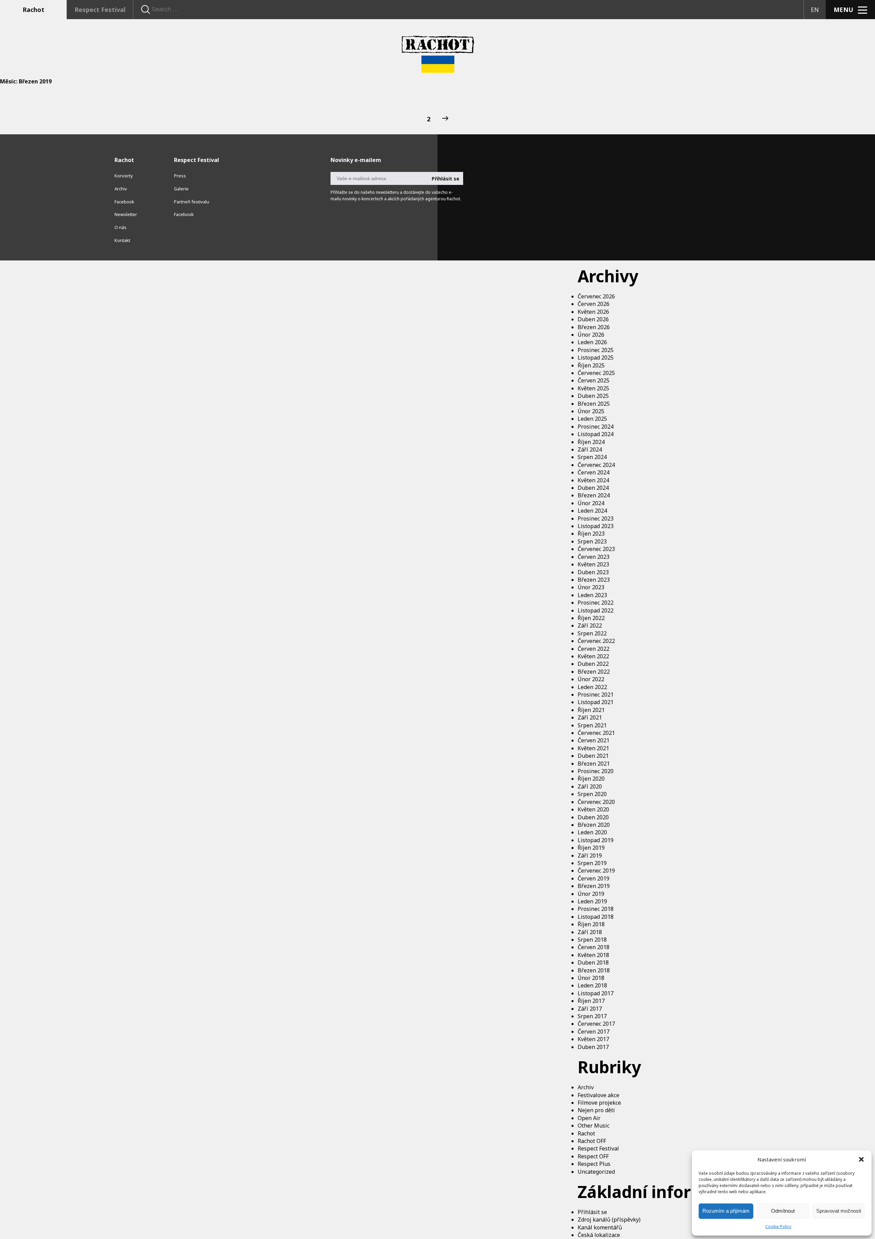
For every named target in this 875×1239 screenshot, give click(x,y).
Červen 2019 (593, 878)
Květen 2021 (593, 748)
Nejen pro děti (596, 1110)
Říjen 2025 (591, 365)
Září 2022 (590, 625)
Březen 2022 (594, 671)
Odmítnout (783, 1211)
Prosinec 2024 (596, 426)
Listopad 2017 (596, 993)
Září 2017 (590, 1008)
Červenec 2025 (596, 373)
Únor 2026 (591, 334)
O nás (120, 227)
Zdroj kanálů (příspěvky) (609, 1219)
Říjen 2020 (591, 778)
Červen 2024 (593, 472)
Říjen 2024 (591, 442)
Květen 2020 (593, 809)
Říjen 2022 (591, 618)
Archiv (586, 1087)
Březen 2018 (594, 970)
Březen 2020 (594, 825)
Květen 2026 (593, 311)
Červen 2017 (593, 1031)
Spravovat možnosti (838, 1211)
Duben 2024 (593, 487)
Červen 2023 (593, 557)
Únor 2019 (591, 894)
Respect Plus (594, 1164)
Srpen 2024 (592, 457)
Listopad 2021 (596, 702)
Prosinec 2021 (596, 694)
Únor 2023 (591, 587)
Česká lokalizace (599, 1235)
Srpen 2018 (592, 939)
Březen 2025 (594, 403)
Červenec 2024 (596, 465)
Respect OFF (593, 1156)
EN (815, 9)
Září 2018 (590, 932)
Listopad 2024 (596, 434)
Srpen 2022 (592, 633)
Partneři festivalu (191, 202)
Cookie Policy (778, 1226)
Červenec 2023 (596, 549)
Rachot (33, 9)
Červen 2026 (593, 304)
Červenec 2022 (596, 641)
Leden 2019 (592, 901)
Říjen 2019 (591, 847)
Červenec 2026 (596, 296)
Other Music (593, 1125)
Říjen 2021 (591, 710)
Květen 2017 (593, 1039)
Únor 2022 (591, 679)
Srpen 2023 (592, 541)
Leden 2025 (592, 418)
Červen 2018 (593, 947)
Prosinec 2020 (596, 771)
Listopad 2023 (596, 526)
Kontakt (122, 240)
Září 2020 (590, 786)
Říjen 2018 (591, 924)
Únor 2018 (591, 978)
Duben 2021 (593, 755)
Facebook (124, 202)
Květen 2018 (593, 955)
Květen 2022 (593, 656)
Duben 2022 (593, 664)
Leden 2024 (592, 510)
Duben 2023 (593, 572)
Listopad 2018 (596, 916)
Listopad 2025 (596, 357)
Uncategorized (596, 1171)
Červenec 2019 (596, 870)
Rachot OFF (592, 1141)
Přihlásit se (592, 1212)
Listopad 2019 (596, 840)
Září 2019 (590, 855)
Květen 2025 (593, 388)
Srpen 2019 (592, 863)
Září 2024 (590, 449)
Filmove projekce (599, 1102)
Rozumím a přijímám (726, 1211)
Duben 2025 (593, 396)
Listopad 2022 (596, 610)
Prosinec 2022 (596, 602)
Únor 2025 (591, 411)
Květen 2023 (593, 564)
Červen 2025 (593, 380)
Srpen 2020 (592, 794)
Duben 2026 (593, 319)
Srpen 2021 (592, 725)
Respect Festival (100, 9)
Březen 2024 (594, 495)
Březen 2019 (594, 886)
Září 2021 (590, 717)
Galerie (181, 189)
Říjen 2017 (591, 1001)
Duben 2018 (593, 962)
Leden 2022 (592, 687)
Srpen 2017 (592, 1016)
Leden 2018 (592, 985)
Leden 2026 (592, 342)
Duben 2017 (593, 1047)
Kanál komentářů (600, 1227)
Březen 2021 (594, 763)
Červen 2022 (593, 648)
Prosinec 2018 (596, 909)
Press (180, 176)
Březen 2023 (594, 579)
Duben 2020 (593, 817)
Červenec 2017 (596, 1023)
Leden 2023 (592, 595)
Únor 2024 (591, 503)
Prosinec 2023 (596, 518)
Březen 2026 (594, 327)
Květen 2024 (593, 480)
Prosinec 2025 (596, 350)
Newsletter (126, 214)
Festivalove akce (598, 1095)
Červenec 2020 (596, 802)
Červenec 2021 (596, 733)
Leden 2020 (592, 832)
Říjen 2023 (591, 533)
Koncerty (124, 176)
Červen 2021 (593, 740)
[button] (861, 1159)
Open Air (589, 1118)
